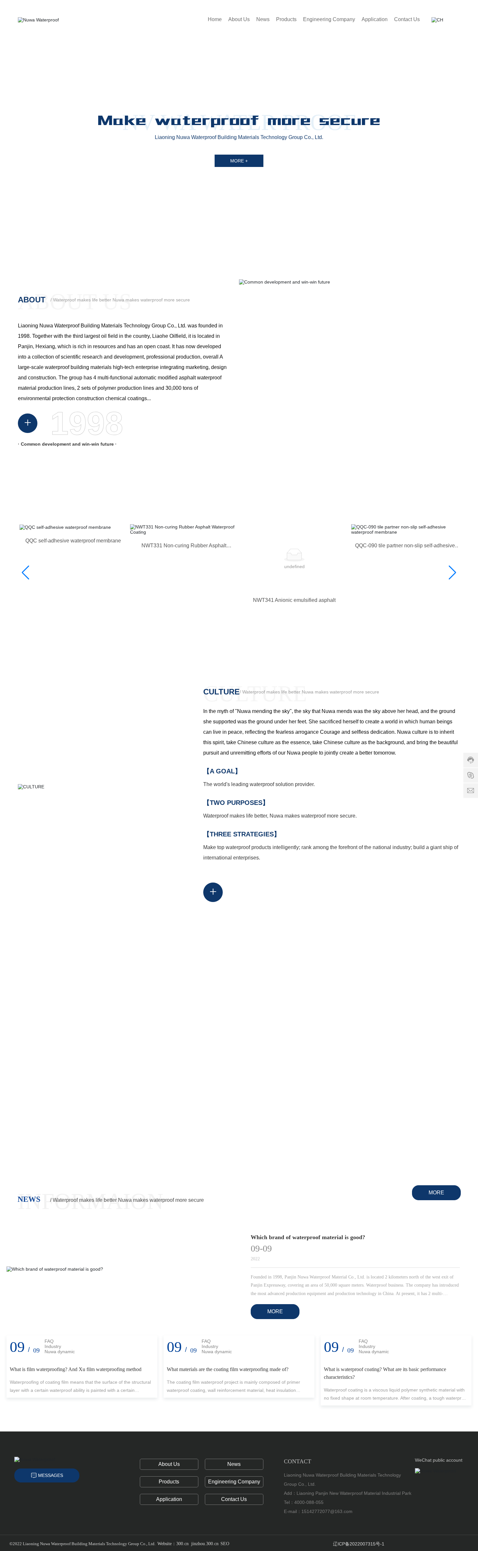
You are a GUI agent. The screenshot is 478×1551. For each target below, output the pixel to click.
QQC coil (295, 540)
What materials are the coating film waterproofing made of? (227, 1369)
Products (169, 1481)
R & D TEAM (418, 985)
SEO (224, 1543)
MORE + (239, 160)
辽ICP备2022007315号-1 (358, 1543)
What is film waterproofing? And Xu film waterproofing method (75, 1369)
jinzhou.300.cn (205, 1543)
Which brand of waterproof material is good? (308, 1237)
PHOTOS (238, 985)
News (234, 1464)
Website (164, 1543)
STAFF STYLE (177, 1105)
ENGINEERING (358, 1105)
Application (169, 1499)
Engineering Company (234, 1481)
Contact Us (234, 1499)
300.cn (182, 1543)
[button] (461, 140)
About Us (169, 1464)
